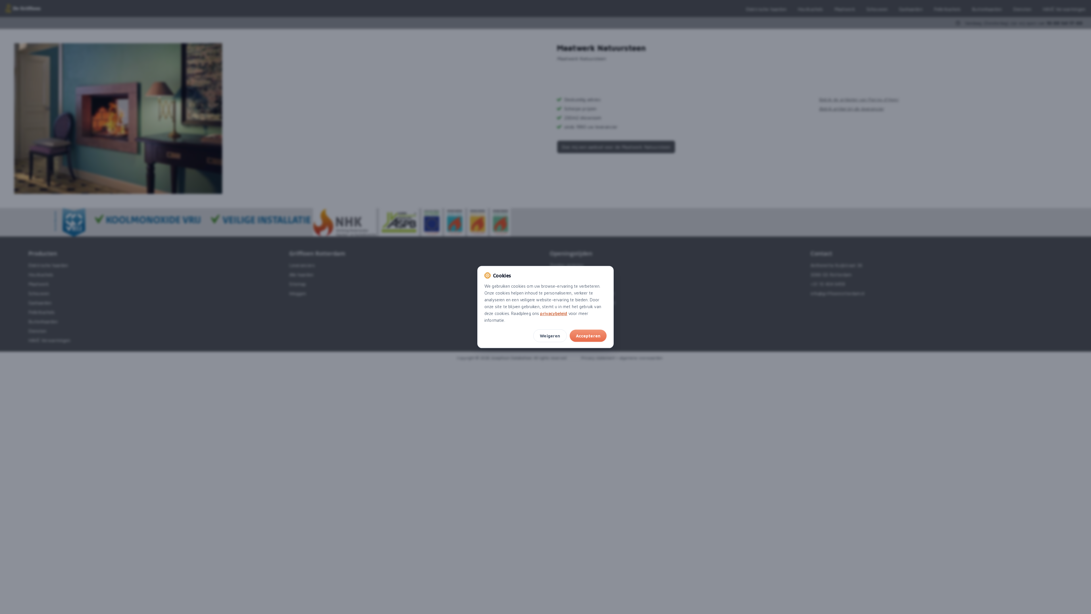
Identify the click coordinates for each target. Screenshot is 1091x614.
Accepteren (588, 335)
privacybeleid (553, 313)
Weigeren (550, 335)
